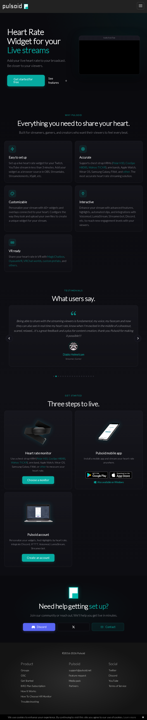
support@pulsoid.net (80, 670)
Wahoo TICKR (97, 167)
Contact (110, 626)
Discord (41, 626)
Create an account (38, 557)
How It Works (28, 691)
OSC (23, 675)
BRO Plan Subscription (33, 685)
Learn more (130, 717)
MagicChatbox (55, 256)
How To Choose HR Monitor (36, 696)
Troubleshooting (30, 701)
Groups (25, 670)
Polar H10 (118, 163)
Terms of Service (117, 685)
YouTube (113, 680)
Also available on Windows (110, 482)
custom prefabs (52, 260)
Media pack (75, 680)
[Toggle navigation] (140, 5)
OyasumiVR (15, 260)
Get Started (27, 680)
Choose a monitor (38, 480)
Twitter (113, 670)
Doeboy (73, 349)
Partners (74, 685)
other (126, 171)
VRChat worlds (32, 260)
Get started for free (23, 80)
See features (53, 80)
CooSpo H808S (57, 458)
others (13, 265)
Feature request (77, 675)
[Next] (137, 338)
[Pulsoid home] (16, 6)
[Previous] (9, 338)
